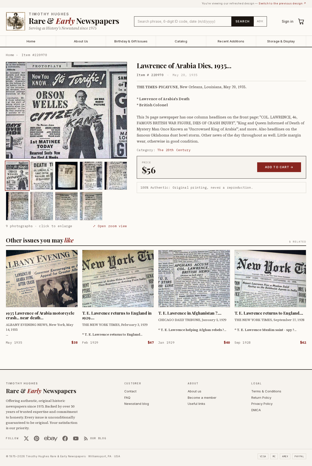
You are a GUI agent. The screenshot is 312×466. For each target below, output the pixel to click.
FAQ (127, 397)
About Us (81, 41)
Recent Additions (231, 41)
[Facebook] (65, 438)
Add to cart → (279, 167)
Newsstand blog (136, 404)
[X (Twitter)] (26, 438)
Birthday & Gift (131, 41)
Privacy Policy (262, 404)
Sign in (287, 21)
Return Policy (261, 397)
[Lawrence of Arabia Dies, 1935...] (17, 176)
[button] (66, 110)
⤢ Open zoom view (110, 226)
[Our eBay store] (51, 438)
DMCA (256, 410)
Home (31, 41)
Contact (130, 391)
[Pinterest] (36, 438)
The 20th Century (174, 150)
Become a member (202, 397)
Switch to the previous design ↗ (282, 3)
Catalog (181, 41)
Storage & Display (281, 41)
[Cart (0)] (301, 21)
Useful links (196, 404)
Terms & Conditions (266, 391)
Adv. (260, 21)
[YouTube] (76, 438)
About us (194, 391)
